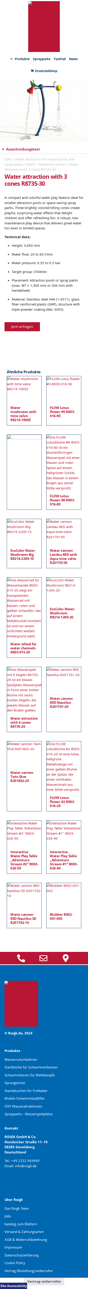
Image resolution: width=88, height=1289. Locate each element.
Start (8, 159)
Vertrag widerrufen (44, 1281)
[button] (44, 149)
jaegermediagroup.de (23, 1182)
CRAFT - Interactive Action (46, 164)
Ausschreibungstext (23, 149)
